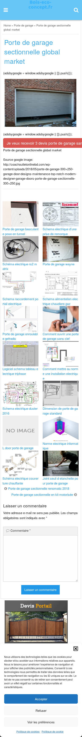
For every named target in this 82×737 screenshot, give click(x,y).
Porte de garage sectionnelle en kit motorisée (42, 494)
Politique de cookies (28, 731)
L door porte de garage (18, 448)
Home (7, 25)
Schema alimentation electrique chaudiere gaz (60, 301)
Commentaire (20, 530)
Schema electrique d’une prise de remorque (60, 231)
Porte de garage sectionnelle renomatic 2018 (38, 488)
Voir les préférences (41, 722)
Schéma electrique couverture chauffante (20, 480)
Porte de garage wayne (58, 264)
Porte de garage (23, 25)
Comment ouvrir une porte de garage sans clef (61, 336)
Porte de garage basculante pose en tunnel (20, 231)
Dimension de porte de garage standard (60, 410)
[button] (76, 649)
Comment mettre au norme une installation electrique (60, 373)
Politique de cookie (52, 731)
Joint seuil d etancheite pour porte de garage (60, 480)
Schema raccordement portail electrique (20, 301)
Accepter (41, 699)
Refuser (41, 710)
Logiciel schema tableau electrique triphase (20, 371)
